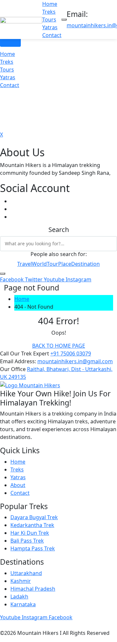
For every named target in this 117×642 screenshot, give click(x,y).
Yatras (50, 27)
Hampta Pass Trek (32, 548)
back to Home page (58, 345)
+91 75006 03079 (70, 353)
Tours (49, 19)
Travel (24, 263)
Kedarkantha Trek (32, 525)
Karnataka (23, 604)
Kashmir (20, 580)
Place (64, 263)
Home (49, 3)
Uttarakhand (26, 573)
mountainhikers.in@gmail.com (75, 361)
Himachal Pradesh (32, 588)
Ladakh (19, 596)
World (39, 263)
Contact (51, 35)
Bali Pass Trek (27, 540)
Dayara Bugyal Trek (34, 517)
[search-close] (2, 274)
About (17, 485)
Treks (49, 11)
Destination (85, 263)
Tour (52, 263)
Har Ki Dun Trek (29, 532)
